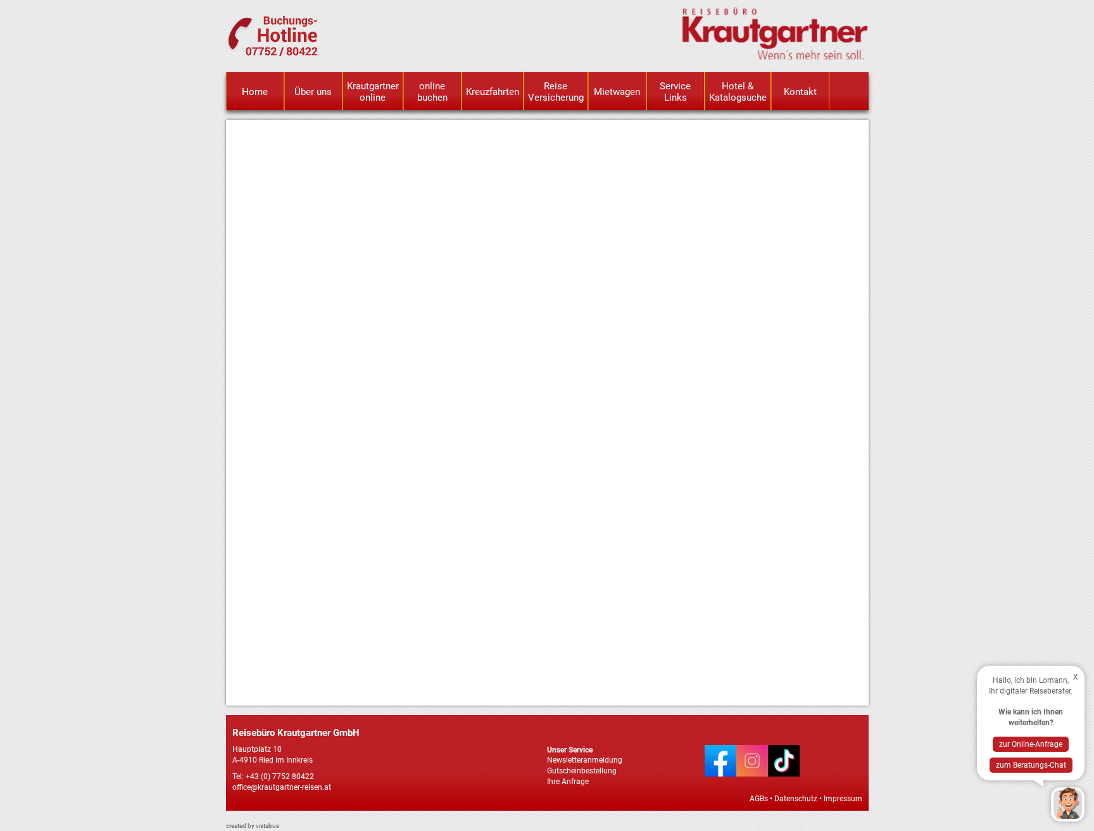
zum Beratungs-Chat (1031, 765)
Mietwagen (617, 92)
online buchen (432, 91)
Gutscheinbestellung (582, 770)
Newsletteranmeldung (584, 760)
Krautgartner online (373, 91)
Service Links (675, 91)
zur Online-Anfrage (1030, 744)
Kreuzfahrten (492, 92)
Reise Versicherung (556, 91)
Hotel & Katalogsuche (738, 91)
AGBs (759, 798)
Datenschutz (795, 798)
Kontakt (800, 92)
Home (255, 92)
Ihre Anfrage (568, 781)
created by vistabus (252, 825)
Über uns (313, 92)
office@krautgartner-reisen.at (281, 787)
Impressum (843, 798)
